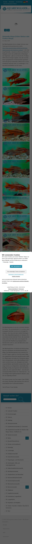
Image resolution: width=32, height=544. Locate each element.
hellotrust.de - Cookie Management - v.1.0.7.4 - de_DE (16, 290)
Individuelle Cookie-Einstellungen (16, 274)
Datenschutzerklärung (13, 289)
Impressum (21, 289)
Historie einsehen (16, 276)
